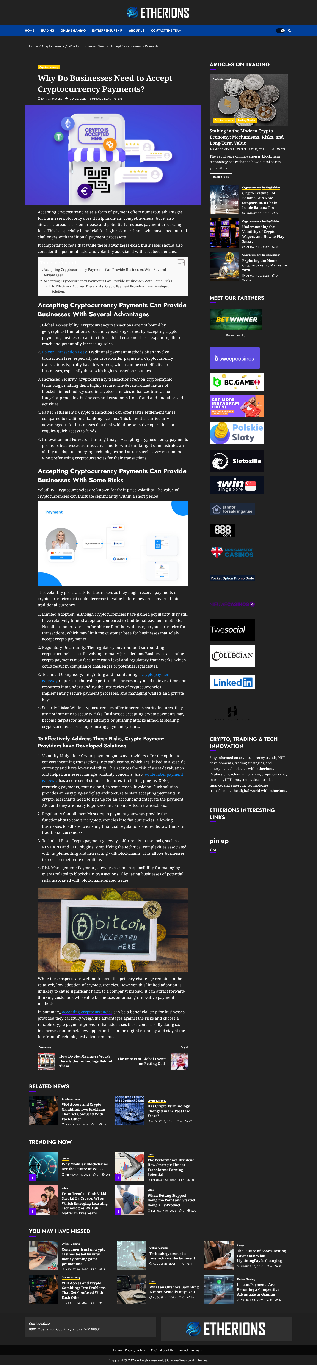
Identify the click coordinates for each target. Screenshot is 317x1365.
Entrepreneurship (107, 30)
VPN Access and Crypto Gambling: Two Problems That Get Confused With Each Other (84, 1111)
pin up (219, 840)
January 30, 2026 (257, 213)
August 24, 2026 (76, 1125)
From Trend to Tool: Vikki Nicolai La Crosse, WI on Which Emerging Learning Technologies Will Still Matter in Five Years (85, 1203)
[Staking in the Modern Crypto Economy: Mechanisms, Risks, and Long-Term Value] (249, 100)
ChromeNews (177, 1360)
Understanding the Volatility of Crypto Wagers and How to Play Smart (263, 234)
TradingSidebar (247, 120)
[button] (289, 30)
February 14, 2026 (77, 1175)
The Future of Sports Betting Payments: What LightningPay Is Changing (261, 1255)
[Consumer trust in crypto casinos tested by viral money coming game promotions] (43, 1255)
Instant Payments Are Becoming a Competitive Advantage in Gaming (258, 1289)
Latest (65, 1158)
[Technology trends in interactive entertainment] (131, 1255)
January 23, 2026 (257, 276)
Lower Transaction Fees (64, 352)
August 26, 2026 (76, 1269)
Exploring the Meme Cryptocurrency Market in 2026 (264, 265)
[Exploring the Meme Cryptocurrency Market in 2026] (224, 266)
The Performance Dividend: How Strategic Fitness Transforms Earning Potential (172, 1167)
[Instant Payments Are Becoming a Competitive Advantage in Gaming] (219, 1289)
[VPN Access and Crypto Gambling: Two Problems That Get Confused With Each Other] (43, 1110)
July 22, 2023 (77, 99)
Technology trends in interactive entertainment (172, 1256)
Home (29, 30)
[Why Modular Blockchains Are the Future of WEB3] (43, 1166)
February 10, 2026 (163, 1211)
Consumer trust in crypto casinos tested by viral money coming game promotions (83, 1256)
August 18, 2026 (162, 1121)
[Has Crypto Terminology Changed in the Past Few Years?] (129, 1110)
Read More (221, 177)
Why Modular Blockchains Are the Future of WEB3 (85, 1166)
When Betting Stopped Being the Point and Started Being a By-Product (171, 1200)
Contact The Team (166, 30)
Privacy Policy (135, 1350)
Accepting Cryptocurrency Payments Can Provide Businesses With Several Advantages (105, 272)
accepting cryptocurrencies (87, 1011)
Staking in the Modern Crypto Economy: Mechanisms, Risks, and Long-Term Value (247, 137)
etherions (277, 790)
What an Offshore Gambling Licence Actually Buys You (174, 1289)
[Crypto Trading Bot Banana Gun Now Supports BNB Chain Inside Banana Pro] (224, 199)
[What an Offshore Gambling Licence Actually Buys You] (131, 1289)
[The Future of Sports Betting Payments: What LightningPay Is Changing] (219, 1255)
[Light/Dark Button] (280, 30)
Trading (47, 30)
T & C (152, 1350)
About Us (136, 30)
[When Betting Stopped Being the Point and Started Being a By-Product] (129, 1200)
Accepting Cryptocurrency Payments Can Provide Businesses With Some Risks (108, 281)
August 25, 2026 (252, 1266)
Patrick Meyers (51, 99)
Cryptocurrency (48, 67)
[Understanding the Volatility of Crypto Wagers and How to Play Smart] (224, 233)
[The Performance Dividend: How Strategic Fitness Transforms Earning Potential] (129, 1166)
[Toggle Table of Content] (179, 262)
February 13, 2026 (253, 149)
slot (213, 850)
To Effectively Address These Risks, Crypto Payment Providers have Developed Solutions (110, 288)
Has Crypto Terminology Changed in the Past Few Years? (169, 1111)
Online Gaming (73, 30)
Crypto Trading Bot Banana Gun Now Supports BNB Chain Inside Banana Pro (260, 200)
